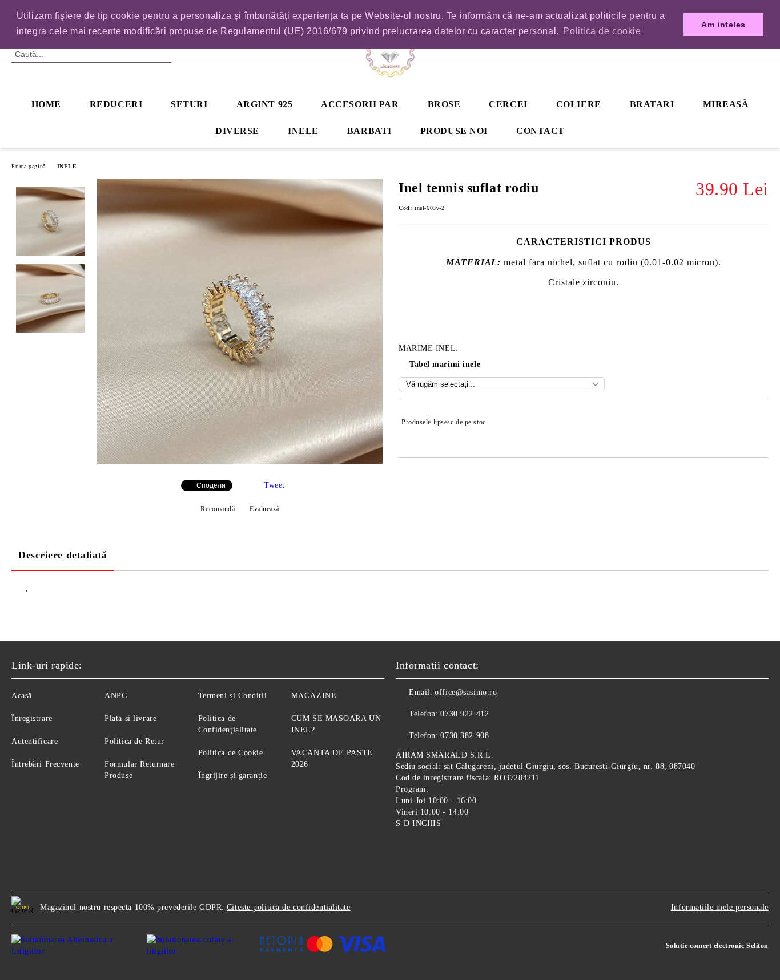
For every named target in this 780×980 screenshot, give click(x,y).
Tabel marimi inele (444, 364)
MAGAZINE (313, 695)
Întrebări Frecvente (45, 764)
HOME (46, 104)
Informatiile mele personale (720, 907)
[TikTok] (455, 850)
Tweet (274, 485)
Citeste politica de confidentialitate (289, 907)
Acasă (21, 695)
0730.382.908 (464, 735)
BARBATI (369, 131)
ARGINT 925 (264, 104)
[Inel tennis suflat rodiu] (240, 461)
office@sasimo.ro (466, 692)
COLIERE (578, 104)
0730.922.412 (464, 714)
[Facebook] (405, 850)
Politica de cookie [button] (602, 31)
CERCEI (508, 104)
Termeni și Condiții (232, 695)
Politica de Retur (134, 741)
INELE (303, 131)
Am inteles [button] (723, 24)
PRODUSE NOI (454, 131)
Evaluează (264, 509)
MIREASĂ (726, 104)
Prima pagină (28, 166)
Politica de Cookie (230, 752)
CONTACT (540, 131)
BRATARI (652, 104)
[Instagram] (430, 850)
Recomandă (217, 509)
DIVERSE (237, 131)
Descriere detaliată (62, 555)
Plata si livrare (130, 718)
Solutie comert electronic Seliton (717, 946)
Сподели (211, 485)
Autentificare (34, 741)
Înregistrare (32, 718)
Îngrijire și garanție (232, 775)
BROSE (444, 104)
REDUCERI (116, 104)
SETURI (189, 104)
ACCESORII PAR (360, 104)
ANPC (115, 695)
